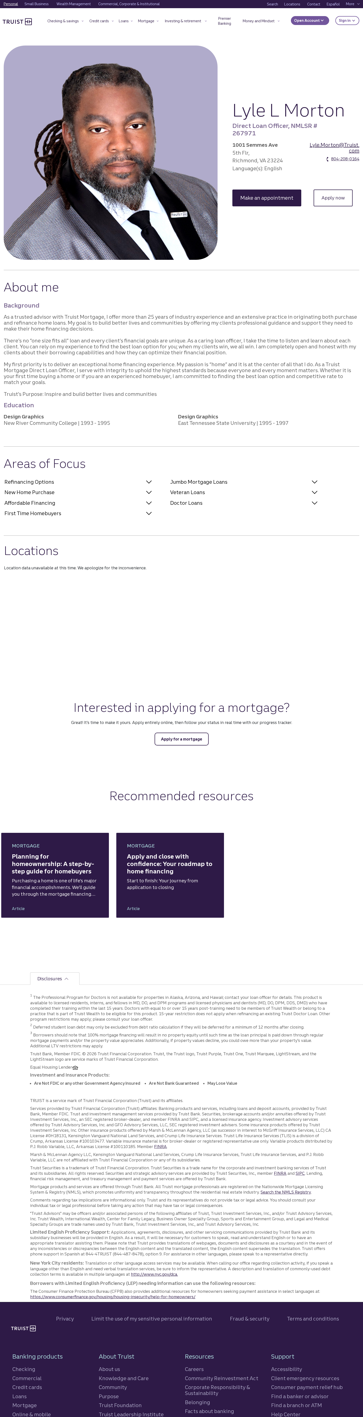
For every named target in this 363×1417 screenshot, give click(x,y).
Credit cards (27, 1387)
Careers (194, 1369)
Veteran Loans (187, 492)
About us (109, 1369)
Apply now (337, 198)
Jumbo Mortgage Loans (198, 482)
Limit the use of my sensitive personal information (151, 1319)
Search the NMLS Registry (286, 1192)
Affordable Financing (29, 503)
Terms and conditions (313, 1319)
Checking (23, 1369)
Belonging (197, 1402)
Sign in (349, 20)
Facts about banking (209, 1411)
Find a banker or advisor (300, 1396)
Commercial (26, 1378)
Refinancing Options (29, 482)
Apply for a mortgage (181, 739)
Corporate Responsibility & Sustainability (217, 1390)
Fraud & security (249, 1319)
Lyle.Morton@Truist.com (334, 148)
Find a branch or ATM (296, 1405)
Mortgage (24, 1405)
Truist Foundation (120, 1405)
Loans (19, 1396)
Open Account (307, 20)
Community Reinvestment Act (221, 1378)
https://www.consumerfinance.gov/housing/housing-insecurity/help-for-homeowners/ (112, 1296)
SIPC (300, 1173)
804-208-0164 (345, 158)
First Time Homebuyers (32, 513)
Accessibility (286, 1369)
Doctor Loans (186, 503)
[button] (65, 22)
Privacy (65, 1319)
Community (113, 1387)
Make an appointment (270, 198)
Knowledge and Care (124, 1378)
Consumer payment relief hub (307, 1387)
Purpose (109, 1396)
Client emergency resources (305, 1378)
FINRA (160, 1146)
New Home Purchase (29, 492)
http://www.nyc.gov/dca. (154, 1274)
